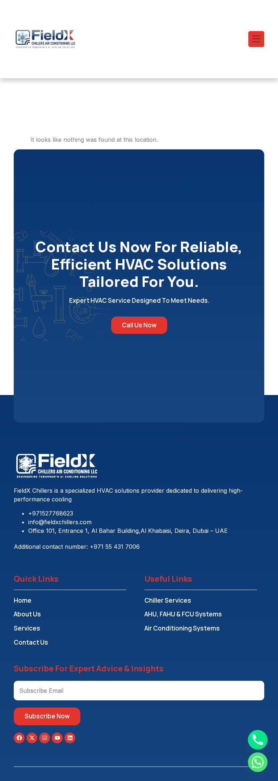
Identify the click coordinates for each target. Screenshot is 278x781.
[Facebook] (19, 738)
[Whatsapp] (258, 762)
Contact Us (31, 642)
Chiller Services (167, 600)
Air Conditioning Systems (182, 628)
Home (22, 600)
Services (27, 628)
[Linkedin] (69, 738)
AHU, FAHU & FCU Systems (183, 614)
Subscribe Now (47, 716)
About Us (27, 614)
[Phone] (258, 740)
